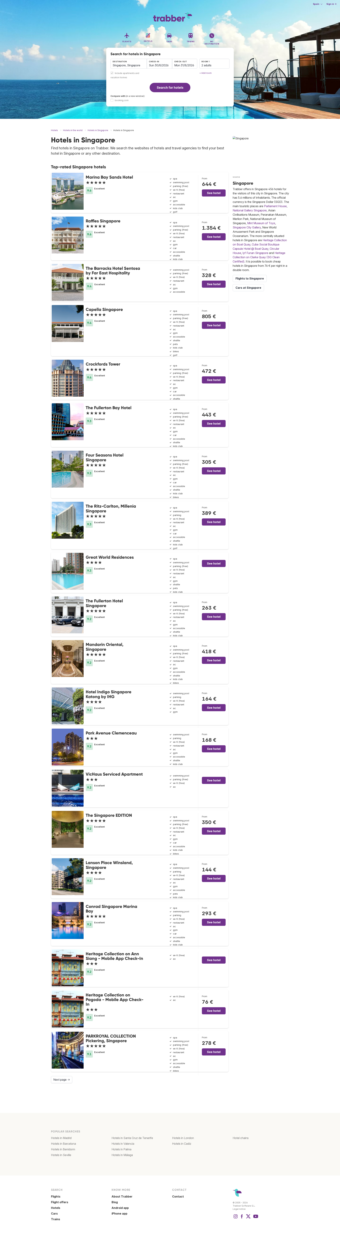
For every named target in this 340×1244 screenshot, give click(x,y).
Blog (115, 1202)
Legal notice (239, 1209)
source (236, 177)
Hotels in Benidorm (63, 1149)
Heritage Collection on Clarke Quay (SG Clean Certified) (259, 257)
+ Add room (205, 73)
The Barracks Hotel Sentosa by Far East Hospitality (113, 270)
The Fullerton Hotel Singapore (104, 603)
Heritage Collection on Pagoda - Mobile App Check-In (114, 999)
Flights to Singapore (250, 278)
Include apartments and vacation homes (124, 75)
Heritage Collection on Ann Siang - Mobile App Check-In (114, 956)
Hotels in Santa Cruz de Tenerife (132, 1138)
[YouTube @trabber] (255, 1218)
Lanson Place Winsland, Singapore (109, 865)
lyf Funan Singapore (255, 253)
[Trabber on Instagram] (235, 1218)
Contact (178, 1196)
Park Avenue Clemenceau (111, 733)
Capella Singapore (104, 309)
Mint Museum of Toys (261, 223)
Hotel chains (241, 1138)
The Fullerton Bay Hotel (108, 407)
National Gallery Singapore (250, 210)
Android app (120, 1208)
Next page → (61, 1079)
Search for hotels (170, 87)
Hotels (55, 1208)
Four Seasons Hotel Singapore (104, 457)
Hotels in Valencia (123, 1143)
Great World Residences (110, 557)
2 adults (206, 65)
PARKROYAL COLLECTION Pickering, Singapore (111, 1038)
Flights (55, 1196)
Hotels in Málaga (122, 1155)
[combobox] (128, 64)
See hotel (213, 193)
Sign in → (331, 4)
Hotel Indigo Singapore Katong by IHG (108, 694)
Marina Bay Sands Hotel (109, 177)
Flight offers (59, 1202)
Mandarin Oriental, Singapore (104, 647)
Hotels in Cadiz (181, 1143)
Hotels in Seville (61, 1155)
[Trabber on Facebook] (242, 1218)
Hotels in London (183, 1138)
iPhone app (119, 1213)
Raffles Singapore (103, 220)
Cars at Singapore (248, 287)
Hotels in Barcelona (63, 1143)
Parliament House (275, 206)
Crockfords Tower (103, 364)
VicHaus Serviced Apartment (114, 774)
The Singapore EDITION (109, 815)
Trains (55, 1219)
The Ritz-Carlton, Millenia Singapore (111, 508)
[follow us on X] (248, 1218)
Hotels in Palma (121, 1149)
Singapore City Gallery (247, 227)
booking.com (122, 100)
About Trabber (122, 1196)
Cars (54, 1213)
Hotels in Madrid (61, 1138)
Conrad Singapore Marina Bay (111, 909)
